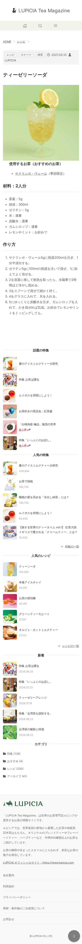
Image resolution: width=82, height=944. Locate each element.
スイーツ (26, 54)
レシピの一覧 (70, 645)
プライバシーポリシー (17, 897)
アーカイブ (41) (17, 776)
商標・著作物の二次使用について (24, 908)
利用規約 (8, 886)
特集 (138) (13, 753)
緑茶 (40, 54)
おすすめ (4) (15, 761)
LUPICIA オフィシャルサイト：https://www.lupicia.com (38, 862)
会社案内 (8, 875)
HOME (7, 41)
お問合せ (8, 919)
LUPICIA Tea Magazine (44, 10)
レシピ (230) (15, 768)
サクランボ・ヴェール (31, 173)
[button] (41, 25)
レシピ (21, 41)
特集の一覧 (72, 546)
